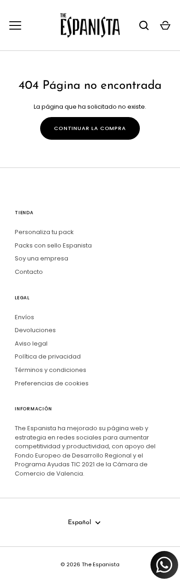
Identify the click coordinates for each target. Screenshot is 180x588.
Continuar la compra (90, 128)
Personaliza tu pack (44, 232)
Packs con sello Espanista (53, 245)
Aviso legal (31, 343)
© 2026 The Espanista (90, 564)
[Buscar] (144, 25)
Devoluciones (35, 330)
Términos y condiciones (50, 369)
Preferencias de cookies (52, 383)
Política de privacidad (48, 356)
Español (79, 522)
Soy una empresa (41, 258)
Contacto (29, 271)
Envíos (24, 317)
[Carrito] (165, 25)
